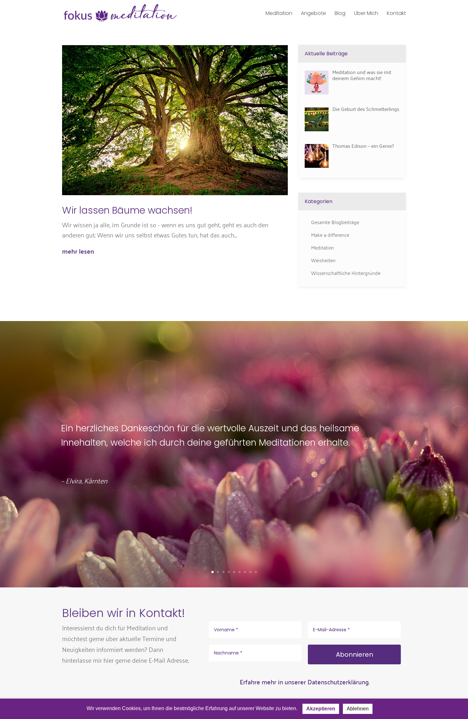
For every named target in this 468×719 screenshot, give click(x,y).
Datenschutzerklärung (338, 681)
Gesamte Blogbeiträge (335, 221)
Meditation (322, 247)
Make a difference (330, 234)
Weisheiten (323, 260)
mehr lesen (78, 251)
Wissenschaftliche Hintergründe (345, 272)
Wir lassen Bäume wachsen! (127, 210)
